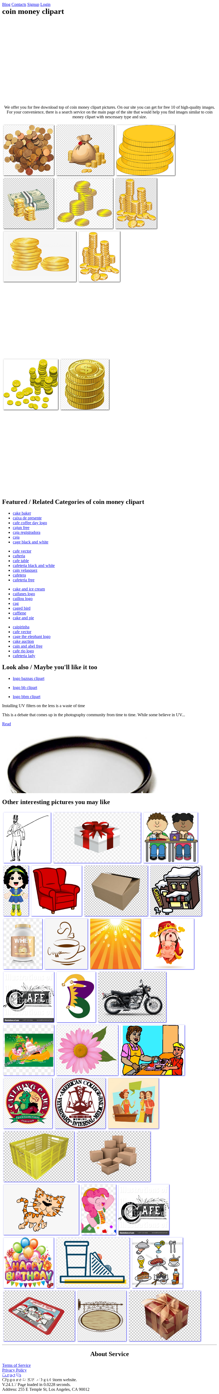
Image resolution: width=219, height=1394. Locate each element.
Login (45, 4)
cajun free (21, 527)
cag (16, 603)
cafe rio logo (23, 651)
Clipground (26, 1377)
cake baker (22, 513)
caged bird (21, 608)
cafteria (19, 556)
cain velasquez (25, 570)
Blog (6, 4)
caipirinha (21, 627)
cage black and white (30, 542)
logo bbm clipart (26, 696)
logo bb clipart (25, 687)
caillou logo (23, 598)
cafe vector (22, 551)
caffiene (19, 613)
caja (16, 537)
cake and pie (23, 618)
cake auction (23, 641)
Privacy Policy (14, 1370)
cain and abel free (27, 646)
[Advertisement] (109, 60)
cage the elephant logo (31, 636)
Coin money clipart (19, 168)
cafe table (21, 560)
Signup (33, 4)
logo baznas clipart (28, 678)
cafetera (19, 575)
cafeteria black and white (34, 565)
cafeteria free (23, 580)
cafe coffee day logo (30, 522)
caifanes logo (24, 594)
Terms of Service (16, 1365)
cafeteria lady (24, 655)
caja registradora (26, 532)
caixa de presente (27, 518)
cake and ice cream (29, 589)
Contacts (18, 4)
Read (6, 724)
